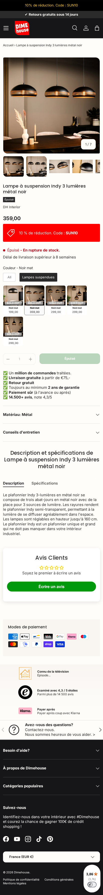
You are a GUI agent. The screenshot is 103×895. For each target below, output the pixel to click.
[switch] (92, 884)
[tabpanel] (51, 514)
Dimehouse (22, 872)
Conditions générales (59, 879)
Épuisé (69, 358)
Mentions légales (14, 883)
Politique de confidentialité (21, 879)
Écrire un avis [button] (51, 586)
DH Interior (11, 207)
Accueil (8, 45)
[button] (97, 28)
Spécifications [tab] (45, 483)
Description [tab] (13, 483)
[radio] (9, 277)
